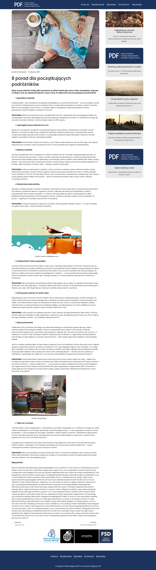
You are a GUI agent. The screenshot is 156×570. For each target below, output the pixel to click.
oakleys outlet (76, 482)
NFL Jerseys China (79, 513)
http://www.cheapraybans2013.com (78, 506)
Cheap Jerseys (75, 511)
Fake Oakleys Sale (45, 470)
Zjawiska (78, 556)
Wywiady (100, 556)
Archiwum (89, 556)
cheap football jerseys (85, 472)
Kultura (54, 556)
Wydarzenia (66, 556)
